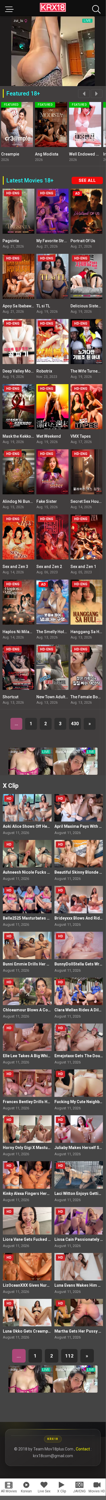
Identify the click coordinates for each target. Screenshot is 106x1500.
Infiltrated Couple (85, 154)
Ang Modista (13, 154)
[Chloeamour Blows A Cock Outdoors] (27, 991)
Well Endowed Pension (56, 154)
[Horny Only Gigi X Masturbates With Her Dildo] (27, 1129)
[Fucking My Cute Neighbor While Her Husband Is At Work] (78, 1083)
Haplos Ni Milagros (20, 631)
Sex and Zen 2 (49, 566)
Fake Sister (46, 501)
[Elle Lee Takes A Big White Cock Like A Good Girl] (27, 1037)
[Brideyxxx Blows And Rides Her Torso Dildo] (78, 899)
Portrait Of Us (82, 241)
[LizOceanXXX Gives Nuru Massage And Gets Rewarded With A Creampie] (27, 1266)
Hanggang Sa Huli (87, 631)
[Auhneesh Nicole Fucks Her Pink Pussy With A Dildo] (27, 853)
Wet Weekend (48, 436)
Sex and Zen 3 (15, 566)
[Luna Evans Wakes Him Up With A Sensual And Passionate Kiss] (78, 1266)
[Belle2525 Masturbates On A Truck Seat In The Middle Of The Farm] (27, 899)
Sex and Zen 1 (83, 566)
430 (75, 723)
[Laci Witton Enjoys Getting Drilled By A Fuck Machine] (78, 1175)
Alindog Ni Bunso (19, 501)
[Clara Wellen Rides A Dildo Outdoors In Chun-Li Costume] (78, 991)
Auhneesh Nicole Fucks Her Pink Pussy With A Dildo (51, 872)
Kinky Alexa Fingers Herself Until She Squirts (44, 1193)
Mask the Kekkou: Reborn (26, 436)
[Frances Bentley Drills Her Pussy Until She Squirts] (27, 1083)
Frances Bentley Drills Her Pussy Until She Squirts (49, 1101)
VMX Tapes (80, 436)
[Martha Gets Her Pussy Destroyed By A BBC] (78, 1312)
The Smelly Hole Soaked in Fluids (67, 631)
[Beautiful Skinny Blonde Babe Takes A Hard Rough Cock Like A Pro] (78, 853)
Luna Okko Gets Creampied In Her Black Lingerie (48, 1331)
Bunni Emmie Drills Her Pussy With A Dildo (42, 964)
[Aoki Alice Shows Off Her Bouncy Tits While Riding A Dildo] (27, 808)
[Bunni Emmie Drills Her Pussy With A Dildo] (27, 945)
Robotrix (44, 371)
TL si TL (43, 306)
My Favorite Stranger (55, 241)
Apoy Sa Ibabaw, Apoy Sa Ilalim (31, 306)
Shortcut (10, 697)
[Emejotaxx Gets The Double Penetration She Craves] (78, 1037)
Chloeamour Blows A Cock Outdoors (37, 1010)
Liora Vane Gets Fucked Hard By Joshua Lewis (46, 1239)
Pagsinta (11, 241)
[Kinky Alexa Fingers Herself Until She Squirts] (27, 1175)
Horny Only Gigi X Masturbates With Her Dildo (45, 1147)
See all (87, 180)
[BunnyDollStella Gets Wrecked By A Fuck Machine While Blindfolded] (78, 945)
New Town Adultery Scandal (61, 697)
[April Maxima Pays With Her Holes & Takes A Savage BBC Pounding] (78, 808)
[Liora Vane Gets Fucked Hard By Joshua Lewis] (27, 1221)
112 (69, 1356)
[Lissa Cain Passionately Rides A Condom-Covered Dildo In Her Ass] (78, 1221)
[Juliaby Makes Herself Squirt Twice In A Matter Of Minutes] (78, 1129)
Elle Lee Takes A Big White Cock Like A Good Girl (48, 1056)
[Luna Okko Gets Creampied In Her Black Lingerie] (27, 1312)
